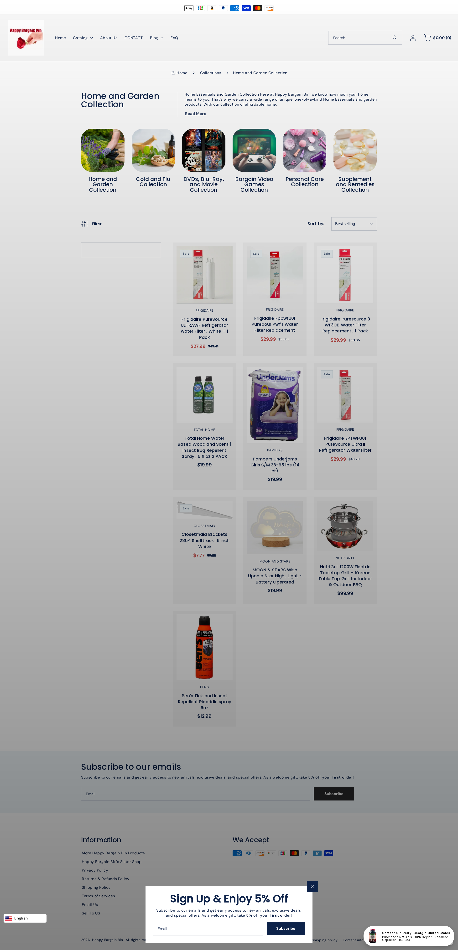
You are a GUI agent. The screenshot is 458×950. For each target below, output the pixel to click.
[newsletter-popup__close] (312, 886)
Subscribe (285, 928)
